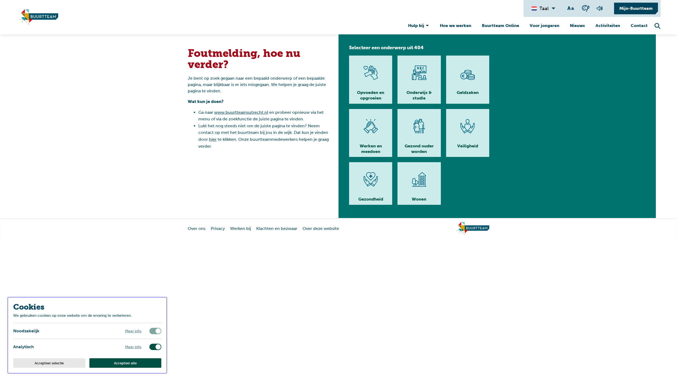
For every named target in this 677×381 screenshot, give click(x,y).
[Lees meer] (370, 79)
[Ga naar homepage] (472, 228)
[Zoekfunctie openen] (657, 26)
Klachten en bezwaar (276, 228)
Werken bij (240, 228)
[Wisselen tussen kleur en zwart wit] (585, 8)
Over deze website (321, 228)
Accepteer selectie (49, 363)
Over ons (196, 228)
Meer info (133, 331)
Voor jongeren (544, 25)
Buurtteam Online (500, 25)
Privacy (218, 228)
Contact (639, 25)
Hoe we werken (455, 25)
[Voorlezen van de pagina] (599, 8)
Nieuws (577, 25)
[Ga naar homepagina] (38, 17)
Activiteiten (608, 25)
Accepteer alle (125, 363)
